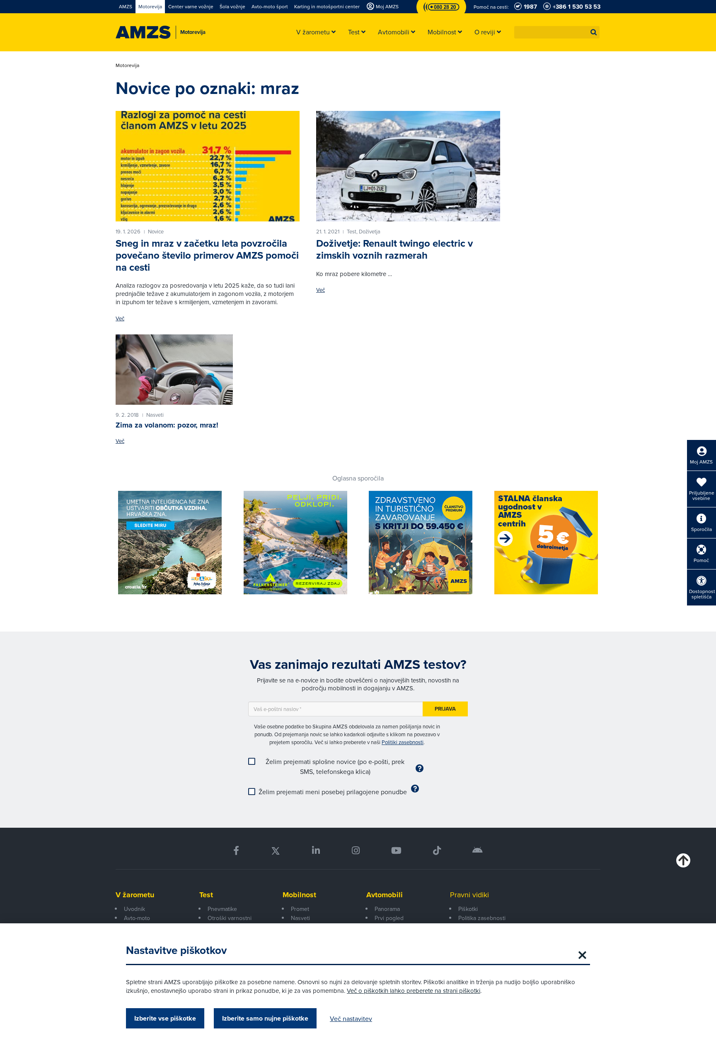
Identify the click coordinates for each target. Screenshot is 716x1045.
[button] (594, 32)
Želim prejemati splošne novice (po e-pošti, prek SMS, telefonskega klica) (335, 766)
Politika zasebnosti (482, 918)
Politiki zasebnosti (402, 742)
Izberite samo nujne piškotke (265, 1018)
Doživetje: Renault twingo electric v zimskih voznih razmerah (394, 249)
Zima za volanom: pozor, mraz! (167, 425)
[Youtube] (396, 850)
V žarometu (135, 894)
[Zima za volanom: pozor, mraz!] (174, 369)
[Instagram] (355, 850)
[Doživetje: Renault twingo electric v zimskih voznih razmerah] (408, 166)
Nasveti (300, 918)
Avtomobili (384, 894)
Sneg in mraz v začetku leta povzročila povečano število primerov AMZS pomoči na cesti (207, 255)
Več (120, 318)
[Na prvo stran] (143, 32)
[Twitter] (275, 850)
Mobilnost (299, 894)
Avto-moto (137, 918)
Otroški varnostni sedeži (230, 922)
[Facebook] (236, 850)
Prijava (445, 709)
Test (206, 894)
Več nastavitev (351, 1018)
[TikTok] (436, 850)
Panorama (387, 909)
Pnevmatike (222, 909)
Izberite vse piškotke (165, 1018)
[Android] (477, 850)
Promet (300, 909)
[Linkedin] (316, 850)
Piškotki (468, 909)
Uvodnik (134, 909)
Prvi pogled (389, 918)
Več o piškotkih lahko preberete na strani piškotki (413, 990)
